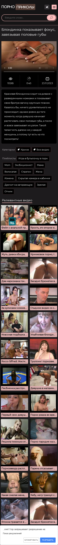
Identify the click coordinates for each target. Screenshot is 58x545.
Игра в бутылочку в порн (33, 158)
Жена (39, 171)
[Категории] (54, 7)
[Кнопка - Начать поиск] (51, 17)
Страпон (26, 171)
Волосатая (11, 171)
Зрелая (41, 185)
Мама (40, 165)
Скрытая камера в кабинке (34, 178)
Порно (17, 7)
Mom (7, 165)
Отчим (8, 191)
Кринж (24, 149)
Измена (9, 178)
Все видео (42, 149)
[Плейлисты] (46, 7)
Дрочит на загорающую (19, 185)
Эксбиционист (24, 165)
